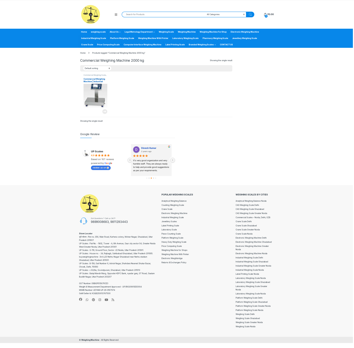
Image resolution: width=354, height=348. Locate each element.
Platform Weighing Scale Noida (249, 310)
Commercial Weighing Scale (95, 75)
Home (84, 32)
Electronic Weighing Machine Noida (251, 253)
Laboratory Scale (169, 229)
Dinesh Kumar (148, 148)
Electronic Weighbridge (172, 258)
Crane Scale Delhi (244, 221)
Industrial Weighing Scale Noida (250, 270)
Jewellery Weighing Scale (244, 38)
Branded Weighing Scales (201, 44)
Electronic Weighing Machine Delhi (251, 238)
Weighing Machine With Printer (153, 38)
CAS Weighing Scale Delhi (247, 205)
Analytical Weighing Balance (174, 201)
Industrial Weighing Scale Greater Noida (253, 266)
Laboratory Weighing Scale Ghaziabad (253, 282)
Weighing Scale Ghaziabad (248, 318)
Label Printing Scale (175, 44)
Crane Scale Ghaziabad (246, 225)
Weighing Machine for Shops (174, 250)
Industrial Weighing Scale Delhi (249, 257)
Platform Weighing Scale (122, 38)
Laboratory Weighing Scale (185, 38)
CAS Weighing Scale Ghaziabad (250, 209)
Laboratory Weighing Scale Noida (251, 278)
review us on (99, 167)
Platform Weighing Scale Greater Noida (253, 306)
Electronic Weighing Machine (245, 32)
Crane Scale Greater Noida (248, 229)
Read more (104, 111)
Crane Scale (87, 44)
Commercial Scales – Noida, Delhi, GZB (253, 217)
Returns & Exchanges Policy (174, 262)
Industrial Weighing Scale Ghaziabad (252, 261)
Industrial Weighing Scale (93, 38)
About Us (114, 32)
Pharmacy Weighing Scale (215, 38)
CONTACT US (226, 44)
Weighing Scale (166, 32)
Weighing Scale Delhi (245, 314)
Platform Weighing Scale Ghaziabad (252, 302)
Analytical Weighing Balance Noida (251, 201)
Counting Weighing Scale (173, 205)
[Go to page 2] (151, 178)
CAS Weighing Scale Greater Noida (251, 213)
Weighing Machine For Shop (213, 32)
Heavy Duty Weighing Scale (174, 242)
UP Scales (97, 151)
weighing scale (98, 32)
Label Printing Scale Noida (247, 274)
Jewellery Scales (169, 221)
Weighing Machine (187, 32)
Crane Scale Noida (244, 234)
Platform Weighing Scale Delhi (249, 298)
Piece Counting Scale (171, 234)
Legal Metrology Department (139, 32)
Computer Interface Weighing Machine (142, 44)
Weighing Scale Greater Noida (249, 322)
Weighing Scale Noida (245, 326)
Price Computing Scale (108, 44)
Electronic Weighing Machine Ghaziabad (254, 242)
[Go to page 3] (153, 178)
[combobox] (163, 14)
